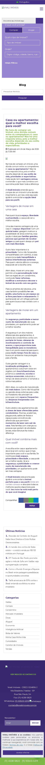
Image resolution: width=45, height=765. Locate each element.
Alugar (31, 30)
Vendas (9, 649)
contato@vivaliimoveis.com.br (22, 705)
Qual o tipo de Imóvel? (16, 37)
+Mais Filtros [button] (11, 63)
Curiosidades (11, 641)
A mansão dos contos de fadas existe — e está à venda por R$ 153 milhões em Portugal (21, 550)
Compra (9, 606)
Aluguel (9, 622)
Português (23, 2)
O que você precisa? (15, 25)
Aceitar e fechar (22, 753)
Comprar (14, 30)
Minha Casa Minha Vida (16, 637)
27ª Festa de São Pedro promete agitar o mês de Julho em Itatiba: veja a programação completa (22, 561)
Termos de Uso (16, 745)
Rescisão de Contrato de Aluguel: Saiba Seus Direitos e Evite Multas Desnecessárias (22, 539)
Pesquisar (22, 98)
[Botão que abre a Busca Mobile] (39, 21)
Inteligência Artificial (14, 629)
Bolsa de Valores (13, 633)
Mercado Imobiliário (14, 614)
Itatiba (8, 602)
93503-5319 (22, 701)
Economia (10, 625)
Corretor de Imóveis (14, 645)
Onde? (8, 49)
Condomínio (11, 610)
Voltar (32, 506)
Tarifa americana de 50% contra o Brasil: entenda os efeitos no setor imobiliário (22, 583)
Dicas (8, 618)
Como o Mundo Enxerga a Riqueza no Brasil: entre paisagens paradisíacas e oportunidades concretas (22, 572)
